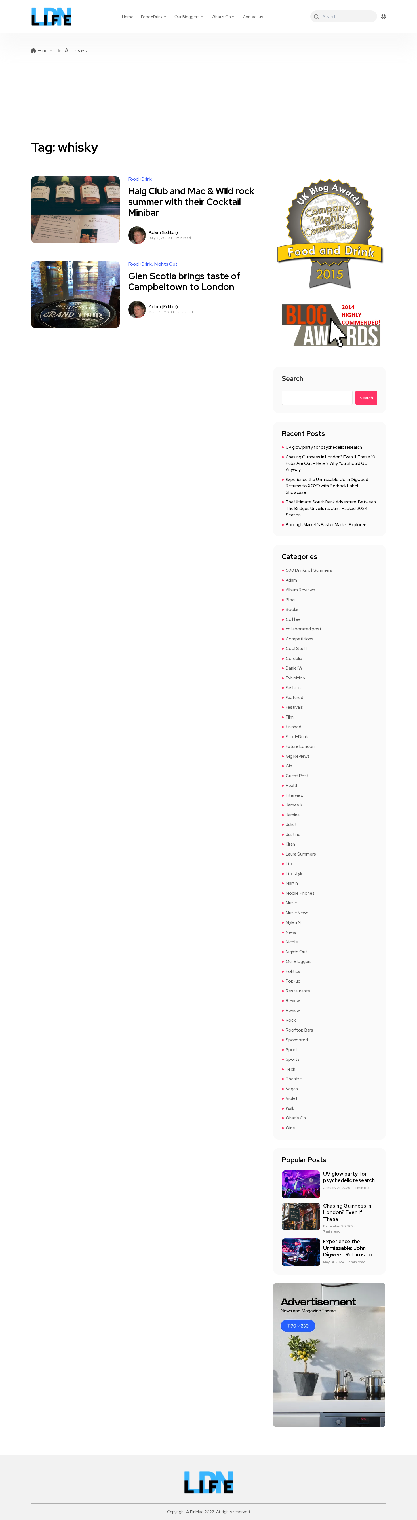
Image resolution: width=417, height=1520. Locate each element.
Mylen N (293, 922)
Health (292, 785)
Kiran (290, 844)
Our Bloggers (187, 16)
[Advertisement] (208, 97)
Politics (293, 971)
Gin (289, 766)
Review (293, 1001)
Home (128, 16)
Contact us (253, 16)
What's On (296, 1118)
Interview (295, 795)
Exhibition (295, 678)
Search (292, 379)
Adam (291, 580)
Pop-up (293, 981)
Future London (300, 746)
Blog (290, 600)
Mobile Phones (300, 893)
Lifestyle (295, 874)
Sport (291, 1050)
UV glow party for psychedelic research (324, 447)
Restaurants (298, 991)
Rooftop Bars (299, 1030)
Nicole (292, 942)
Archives (76, 50)
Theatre (294, 1079)
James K (294, 805)
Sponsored (297, 1040)
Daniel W (294, 668)
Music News (297, 913)
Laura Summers (301, 854)
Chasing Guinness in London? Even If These (347, 1212)
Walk (290, 1108)
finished (293, 727)
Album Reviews (300, 590)
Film (290, 717)
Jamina (293, 815)
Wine (290, 1128)
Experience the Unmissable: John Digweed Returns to (347, 1248)
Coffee (293, 619)
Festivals (294, 707)
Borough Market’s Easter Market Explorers (327, 525)
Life (290, 864)
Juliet (291, 824)
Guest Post (297, 776)
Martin (292, 883)
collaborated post (303, 629)
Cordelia (294, 658)
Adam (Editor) (163, 232)
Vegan (292, 1089)
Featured (294, 697)
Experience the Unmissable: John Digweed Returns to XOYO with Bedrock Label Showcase (327, 486)
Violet (292, 1098)
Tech (290, 1069)
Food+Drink (152, 16)
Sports (293, 1059)
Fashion (293, 688)
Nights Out (166, 264)
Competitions (299, 639)
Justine (293, 834)
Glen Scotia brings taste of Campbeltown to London (184, 281)
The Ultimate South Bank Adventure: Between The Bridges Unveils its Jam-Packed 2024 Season (331, 508)
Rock (291, 1020)
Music (291, 903)
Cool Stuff (296, 648)
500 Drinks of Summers (309, 570)
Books (292, 609)
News (291, 932)
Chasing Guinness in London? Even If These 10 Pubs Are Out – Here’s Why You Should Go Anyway (330, 463)
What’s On (221, 16)
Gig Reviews (298, 756)
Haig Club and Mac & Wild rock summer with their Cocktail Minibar (191, 202)
